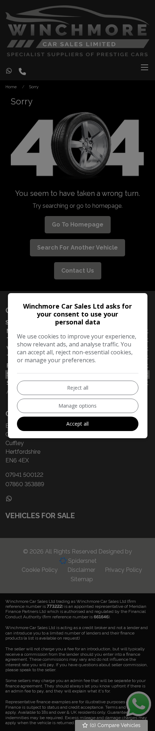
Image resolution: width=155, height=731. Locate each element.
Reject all (77, 387)
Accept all (77, 423)
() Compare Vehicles (114, 725)
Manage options (77, 405)
